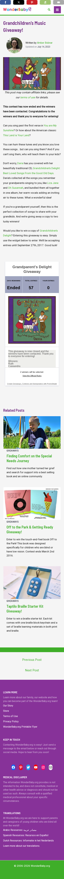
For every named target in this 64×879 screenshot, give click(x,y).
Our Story (8, 705)
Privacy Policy (11, 721)
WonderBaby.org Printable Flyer (20, 726)
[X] (18, 2)
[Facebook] (5, 2)
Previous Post (32, 660)
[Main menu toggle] (57, 9)
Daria (20, 163)
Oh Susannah (15, 187)
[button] (49, 10)
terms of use (27, 97)
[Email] (58, 2)
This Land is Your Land (16, 135)
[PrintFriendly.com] (45, 2)
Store (6, 710)
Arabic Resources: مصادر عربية (20, 830)
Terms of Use (10, 716)
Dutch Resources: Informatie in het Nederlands (28, 840)
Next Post (32, 670)
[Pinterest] (32, 2)
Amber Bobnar (45, 42)
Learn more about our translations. (21, 845)
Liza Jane (52, 182)
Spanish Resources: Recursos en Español (25, 835)
